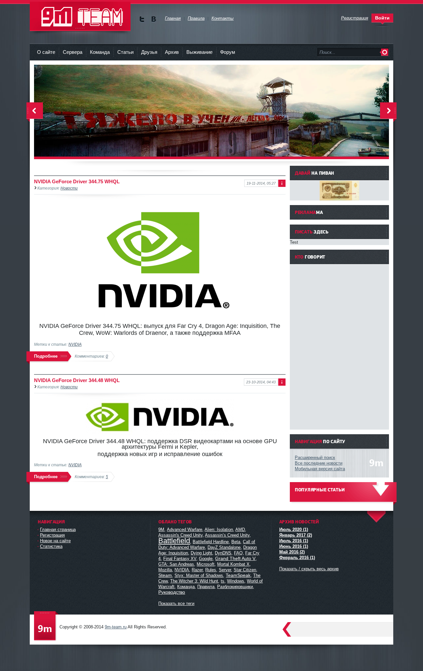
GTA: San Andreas (176, 564)
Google (205, 558)
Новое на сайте (55, 540)
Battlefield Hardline (211, 541)
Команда (100, 52)
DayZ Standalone (224, 547)
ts (222, 581)
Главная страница (58, 529)
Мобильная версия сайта (320, 468)
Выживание (199, 52)
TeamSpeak (238, 575)
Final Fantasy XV (179, 558)
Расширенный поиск (315, 457)
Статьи (125, 52)
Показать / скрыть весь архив (309, 568)
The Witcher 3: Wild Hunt (194, 581)
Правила (205, 586)
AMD (240, 529)
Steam (165, 575)
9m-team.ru (116, 626)
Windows (235, 581)
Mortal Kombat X (233, 564)
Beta (235, 541)
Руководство (171, 592)
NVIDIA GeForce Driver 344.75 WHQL (77, 181)
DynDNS (223, 552)
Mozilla (165, 569)
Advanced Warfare (184, 529)
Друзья (149, 52)
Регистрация (52, 535)
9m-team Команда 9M (80, 16)
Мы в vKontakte (153, 19)
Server (225, 569)
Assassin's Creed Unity (180, 535)
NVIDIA (75, 344)
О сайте (46, 52)
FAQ (238, 552)
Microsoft (205, 564)
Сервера (72, 52)
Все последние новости (318, 463)
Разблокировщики (235, 586)
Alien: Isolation (219, 529)
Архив (172, 52)
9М (161, 529)
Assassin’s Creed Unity (227, 535)
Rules (210, 569)
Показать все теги (176, 603)
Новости (69, 188)
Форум (227, 52)
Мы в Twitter (142, 19)
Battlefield (174, 541)
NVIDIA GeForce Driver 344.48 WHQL (77, 380)
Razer (197, 569)
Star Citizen (245, 569)
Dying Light (201, 552)
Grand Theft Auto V (235, 558)
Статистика (51, 546)
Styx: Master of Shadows (198, 575)
